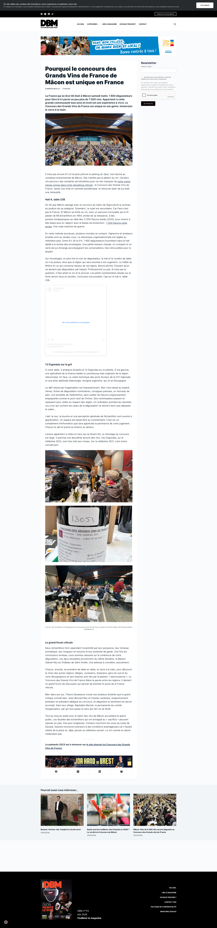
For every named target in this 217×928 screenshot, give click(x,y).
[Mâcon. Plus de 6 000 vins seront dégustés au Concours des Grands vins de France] (154, 810)
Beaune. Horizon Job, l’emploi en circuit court (61, 829)
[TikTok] (52, 14)
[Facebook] (41, 14)
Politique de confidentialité (163, 907)
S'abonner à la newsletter (165, 14)
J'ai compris (204, 5)
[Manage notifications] (6, 922)
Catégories (92, 24)
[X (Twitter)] (78, 772)
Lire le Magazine (169, 892)
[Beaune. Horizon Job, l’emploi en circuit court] (62, 810)
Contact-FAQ (170, 902)
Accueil (80, 24)
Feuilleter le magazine (89, 918)
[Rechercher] (175, 24)
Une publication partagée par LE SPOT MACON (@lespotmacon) (76, 352)
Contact (143, 24)
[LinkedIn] (49, 14)
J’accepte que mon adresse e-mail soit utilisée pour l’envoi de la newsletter (156, 78)
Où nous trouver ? (128, 24)
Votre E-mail (146, 66)
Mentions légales (168, 911)
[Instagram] (45, 14)
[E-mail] (121, 772)
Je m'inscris (148, 104)
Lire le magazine (109, 24)
